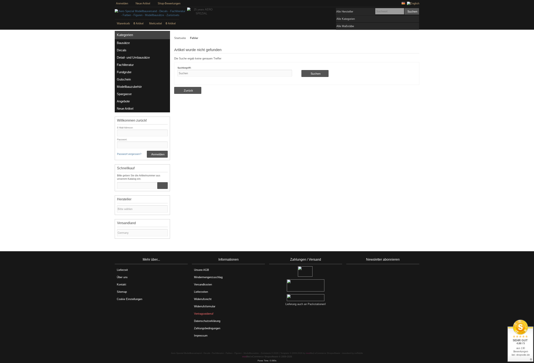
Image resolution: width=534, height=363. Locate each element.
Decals (121, 50)
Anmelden (157, 154)
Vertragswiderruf (203, 313)
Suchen (411, 11)
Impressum (201, 335)
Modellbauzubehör (129, 86)
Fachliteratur (125, 65)
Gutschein (124, 79)
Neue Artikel (125, 108)
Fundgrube (124, 72)
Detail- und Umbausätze (133, 57)
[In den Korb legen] (162, 185)
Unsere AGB (201, 269)
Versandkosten (203, 284)
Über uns (122, 277)
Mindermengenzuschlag (208, 277)
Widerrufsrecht (203, 299)
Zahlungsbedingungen (207, 328)
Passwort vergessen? (129, 154)
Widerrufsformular (204, 306)
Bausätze (123, 43)
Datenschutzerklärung (207, 321)
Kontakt (121, 284)
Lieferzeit (122, 269)
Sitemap (122, 291)
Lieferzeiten (201, 291)
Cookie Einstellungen (129, 299)
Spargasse (124, 94)
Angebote (123, 101)
